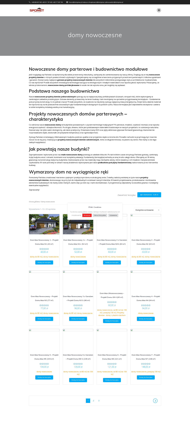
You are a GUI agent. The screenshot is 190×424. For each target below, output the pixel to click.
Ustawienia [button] (113, 215)
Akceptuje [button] (87, 215)
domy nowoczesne (50, 256)
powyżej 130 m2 (109, 312)
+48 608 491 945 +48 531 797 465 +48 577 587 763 (47, 2)
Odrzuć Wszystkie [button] (100, 215)
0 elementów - (150, 195)
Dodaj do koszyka (44, 262)
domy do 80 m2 (36, 256)
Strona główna (34, 201)
